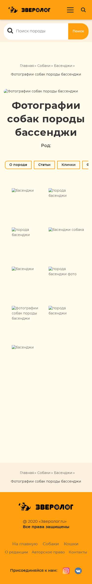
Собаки (44, 66)
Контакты (78, 552)
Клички (69, 165)
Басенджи (63, 66)
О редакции (16, 552)
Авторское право (48, 552)
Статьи (44, 165)
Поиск (78, 31)
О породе (18, 165)
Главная (27, 66)
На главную (25, 544)
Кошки (71, 544)
